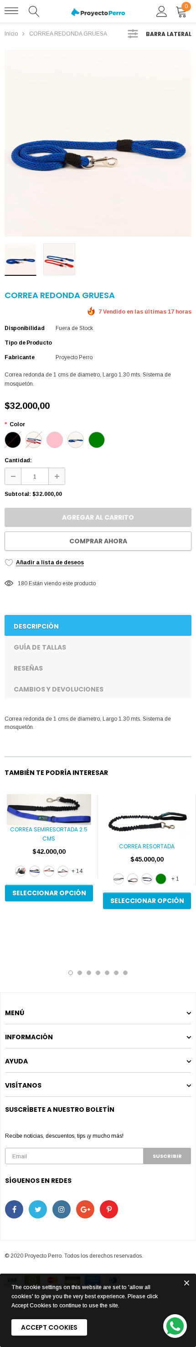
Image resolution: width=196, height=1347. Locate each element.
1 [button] (70, 972)
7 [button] (125, 972)
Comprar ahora (98, 541)
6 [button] (116, 972)
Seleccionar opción (49, 893)
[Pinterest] (109, 1209)
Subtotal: (18, 494)
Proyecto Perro (74, 357)
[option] (98, 143)
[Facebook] (14, 1209)
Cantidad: (18, 460)
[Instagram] (61, 1209)
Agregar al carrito (98, 517)
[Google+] (85, 1209)
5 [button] (107, 972)
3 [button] (89, 972)
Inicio (11, 34)
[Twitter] (38, 1209)
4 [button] (98, 972)
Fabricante (20, 357)
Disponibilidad (25, 328)
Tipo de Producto (28, 343)
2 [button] (79, 972)
